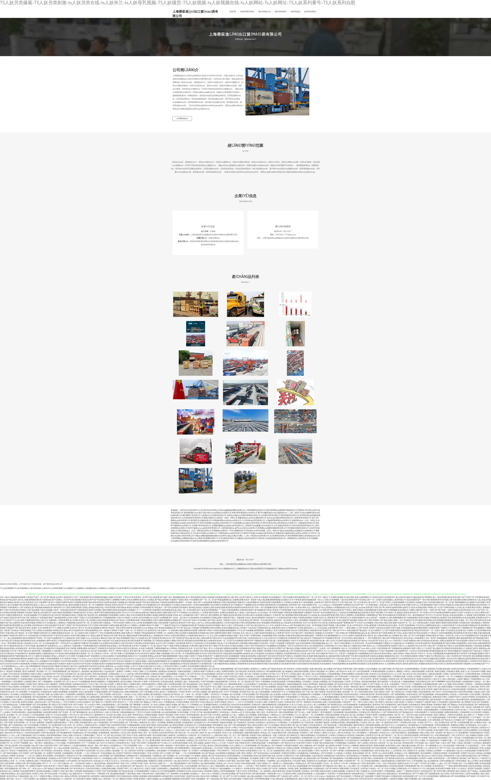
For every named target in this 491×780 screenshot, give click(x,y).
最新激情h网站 (466, 638)
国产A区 (164, 679)
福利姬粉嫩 (87, 720)
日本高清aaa (167, 699)
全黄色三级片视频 (16, 720)
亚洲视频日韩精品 (211, 704)
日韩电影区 (25, 676)
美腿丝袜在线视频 (326, 684)
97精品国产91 (117, 730)
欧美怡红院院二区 (188, 605)
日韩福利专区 (183, 648)
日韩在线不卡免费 (140, 681)
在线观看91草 (59, 681)
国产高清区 (409, 710)
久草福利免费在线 (446, 710)
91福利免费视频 (121, 656)
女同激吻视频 (352, 612)
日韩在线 (383, 605)
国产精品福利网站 (40, 697)
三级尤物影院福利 (401, 689)
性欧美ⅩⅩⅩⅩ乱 (19, 602)
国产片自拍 (183, 620)
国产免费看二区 (160, 633)
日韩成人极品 (295, 674)
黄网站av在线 (153, 656)
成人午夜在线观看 (193, 597)
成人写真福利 (286, 623)
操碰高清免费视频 (64, 612)
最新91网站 (171, 669)
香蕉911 (108, 600)
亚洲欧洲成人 (373, 605)
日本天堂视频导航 (149, 605)
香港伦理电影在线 (58, 605)
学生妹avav (285, 625)
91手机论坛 (361, 651)
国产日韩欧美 (355, 684)
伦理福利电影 (66, 676)
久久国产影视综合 (394, 605)
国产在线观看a (229, 679)
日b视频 (50, 623)
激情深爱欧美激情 (420, 628)
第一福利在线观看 (377, 689)
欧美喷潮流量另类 (465, 722)
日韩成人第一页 (433, 607)
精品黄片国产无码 (252, 681)
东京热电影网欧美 (383, 707)
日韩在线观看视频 (200, 669)
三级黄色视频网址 (283, 640)
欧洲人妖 (272, 684)
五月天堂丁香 (14, 651)
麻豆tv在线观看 (256, 615)
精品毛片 (202, 635)
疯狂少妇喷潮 (209, 640)
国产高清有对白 (160, 727)
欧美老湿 (251, 671)
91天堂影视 (352, 648)
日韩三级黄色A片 (32, 617)
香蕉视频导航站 (86, 722)
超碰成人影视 (402, 612)
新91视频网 (259, 610)
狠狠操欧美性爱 (187, 625)
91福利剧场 (287, 612)
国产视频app (145, 702)
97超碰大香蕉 (182, 600)
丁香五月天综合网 (143, 712)
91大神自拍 (374, 597)
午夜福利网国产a (474, 669)
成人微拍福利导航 (333, 656)
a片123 (462, 635)
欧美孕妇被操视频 (361, 689)
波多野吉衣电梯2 (426, 715)
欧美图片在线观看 (207, 597)
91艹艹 (139, 610)
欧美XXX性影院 (468, 697)
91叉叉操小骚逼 (340, 646)
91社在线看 (103, 643)
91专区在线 (47, 625)
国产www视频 (72, 643)
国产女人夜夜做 (65, 638)
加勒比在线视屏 (446, 640)
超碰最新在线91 (402, 697)
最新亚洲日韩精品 (425, 620)
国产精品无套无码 (189, 638)
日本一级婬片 (323, 597)
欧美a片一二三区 (234, 702)
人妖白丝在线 (179, 730)
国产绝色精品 (199, 625)
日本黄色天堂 (364, 712)
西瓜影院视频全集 (436, 651)
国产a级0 (231, 597)
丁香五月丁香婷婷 (114, 651)
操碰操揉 (321, 656)
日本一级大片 (5, 597)
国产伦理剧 (176, 638)
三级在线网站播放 (345, 725)
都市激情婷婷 (259, 617)
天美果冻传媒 (238, 625)
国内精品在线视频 (482, 684)
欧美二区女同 (194, 648)
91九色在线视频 (227, 638)
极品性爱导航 (363, 612)
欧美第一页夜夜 (250, 600)
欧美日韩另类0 (465, 610)
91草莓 (274, 651)
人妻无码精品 (398, 600)
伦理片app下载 (417, 605)
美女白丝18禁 (420, 646)
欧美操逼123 (200, 722)
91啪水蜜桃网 (399, 651)
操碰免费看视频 (227, 669)
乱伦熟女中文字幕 (268, 674)
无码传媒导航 (33, 635)
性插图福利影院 (365, 704)
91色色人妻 (249, 617)
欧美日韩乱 (10, 633)
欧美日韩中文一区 (415, 612)
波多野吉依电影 (311, 610)
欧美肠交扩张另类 (411, 620)
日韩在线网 (103, 625)
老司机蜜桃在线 (167, 610)
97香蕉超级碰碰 (146, 633)
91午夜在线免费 (461, 625)
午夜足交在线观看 (246, 727)
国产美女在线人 (54, 702)
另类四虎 (107, 605)
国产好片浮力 (427, 615)
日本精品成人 (225, 712)
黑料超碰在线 (283, 704)
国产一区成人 (53, 679)
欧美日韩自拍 (412, 694)
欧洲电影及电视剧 (155, 720)
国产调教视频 (135, 704)
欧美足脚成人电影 (319, 702)
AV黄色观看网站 (232, 610)
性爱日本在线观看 (455, 715)
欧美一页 (399, 656)
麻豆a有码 (69, 727)
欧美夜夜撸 (156, 712)
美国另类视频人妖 (321, 689)
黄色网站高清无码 (259, 720)
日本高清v (203, 653)
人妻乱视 (314, 607)
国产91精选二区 (377, 684)
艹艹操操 (222, 610)
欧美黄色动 (218, 730)
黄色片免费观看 (29, 671)
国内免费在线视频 (373, 725)
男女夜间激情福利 (116, 689)
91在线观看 (142, 656)
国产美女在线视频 (324, 612)
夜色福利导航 (423, 699)
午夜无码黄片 (452, 717)
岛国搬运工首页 (271, 630)
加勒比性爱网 (61, 602)
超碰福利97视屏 (409, 648)
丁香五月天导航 (474, 710)
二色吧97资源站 (452, 610)
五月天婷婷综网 (29, 717)
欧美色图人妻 (447, 600)
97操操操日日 (242, 679)
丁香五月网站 (339, 633)
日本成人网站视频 (438, 707)
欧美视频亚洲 (414, 704)
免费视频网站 (422, 727)
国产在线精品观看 (137, 676)
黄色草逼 (376, 704)
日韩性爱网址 (303, 630)
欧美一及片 (326, 648)
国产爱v (454, 722)
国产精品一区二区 (146, 697)
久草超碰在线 (34, 692)
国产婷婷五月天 (21, 635)
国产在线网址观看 (393, 630)
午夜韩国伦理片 (70, 669)
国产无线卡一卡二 (205, 730)
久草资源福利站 (48, 669)
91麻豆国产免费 (43, 694)
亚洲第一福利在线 (351, 687)
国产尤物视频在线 (395, 648)
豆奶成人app (20, 669)
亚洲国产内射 (104, 725)
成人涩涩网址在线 (442, 722)
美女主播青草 (480, 612)
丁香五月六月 (406, 684)
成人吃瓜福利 (43, 612)
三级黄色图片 (76, 646)
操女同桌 (389, 702)
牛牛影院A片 (433, 633)
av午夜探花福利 (192, 635)
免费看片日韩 (482, 653)
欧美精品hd (261, 722)
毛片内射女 (348, 638)
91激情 (191, 656)
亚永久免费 (127, 715)
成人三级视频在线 (156, 635)
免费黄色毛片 (472, 600)
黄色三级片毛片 (42, 620)
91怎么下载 (93, 684)
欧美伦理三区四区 (237, 676)
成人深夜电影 (130, 602)
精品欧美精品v (10, 648)
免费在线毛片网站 (440, 697)
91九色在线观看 (209, 643)
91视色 (294, 617)
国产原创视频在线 (268, 607)
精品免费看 (458, 615)
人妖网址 (7, 712)
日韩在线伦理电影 (332, 715)
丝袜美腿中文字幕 (12, 697)
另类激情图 (341, 717)
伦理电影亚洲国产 (47, 617)
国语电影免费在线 (169, 689)
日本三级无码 (94, 730)
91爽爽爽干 (189, 697)
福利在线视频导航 (71, 653)
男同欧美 (389, 689)
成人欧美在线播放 (153, 699)
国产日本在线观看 (31, 725)
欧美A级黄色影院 (307, 635)
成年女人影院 (369, 720)
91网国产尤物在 (424, 656)
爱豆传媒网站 (383, 681)
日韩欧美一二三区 (196, 676)
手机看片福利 (271, 727)
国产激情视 (82, 669)
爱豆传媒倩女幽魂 (108, 612)
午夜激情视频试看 (121, 676)
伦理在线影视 (143, 635)
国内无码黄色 (258, 725)
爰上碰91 (308, 653)
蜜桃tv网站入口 (353, 628)
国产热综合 (120, 620)
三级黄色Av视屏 (198, 671)
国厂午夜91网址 (132, 722)
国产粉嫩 (81, 643)
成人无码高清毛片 (356, 625)
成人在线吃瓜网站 (381, 635)
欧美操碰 (19, 648)
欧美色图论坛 (403, 610)
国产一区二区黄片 (433, 630)
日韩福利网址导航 (94, 640)
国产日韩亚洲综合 (258, 646)
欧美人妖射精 (159, 704)
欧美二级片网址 (30, 648)
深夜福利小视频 (453, 671)
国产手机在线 (58, 674)
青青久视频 (395, 628)
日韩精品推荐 (431, 635)
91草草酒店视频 (433, 602)
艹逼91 (359, 702)
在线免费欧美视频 (460, 600)
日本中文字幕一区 (177, 653)
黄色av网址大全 (304, 607)
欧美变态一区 (139, 597)
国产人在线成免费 (205, 602)
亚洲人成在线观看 (86, 692)
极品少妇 (210, 702)
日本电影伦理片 (464, 623)
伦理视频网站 (204, 628)
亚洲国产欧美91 (454, 697)
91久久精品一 (483, 725)
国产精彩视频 (37, 607)
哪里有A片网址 (107, 638)
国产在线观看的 (93, 656)
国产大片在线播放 (272, 725)
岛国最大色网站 (300, 648)
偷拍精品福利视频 (369, 681)
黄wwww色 (45, 605)
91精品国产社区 (108, 640)
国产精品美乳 (89, 615)
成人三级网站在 (59, 623)
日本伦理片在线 (240, 638)
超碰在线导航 (454, 702)
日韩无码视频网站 (446, 633)
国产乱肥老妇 (14, 640)
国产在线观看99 (95, 669)
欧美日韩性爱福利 (178, 635)
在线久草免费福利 (310, 684)
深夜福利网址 (457, 617)
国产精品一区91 (206, 648)
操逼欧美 (334, 707)
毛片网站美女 (9, 653)
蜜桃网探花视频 (262, 697)
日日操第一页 (266, 612)
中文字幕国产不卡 (181, 676)
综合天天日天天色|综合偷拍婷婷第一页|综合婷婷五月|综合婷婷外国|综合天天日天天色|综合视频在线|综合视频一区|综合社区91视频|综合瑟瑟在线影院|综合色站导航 (422, 658)
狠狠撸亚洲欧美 (35, 600)
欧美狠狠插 (47, 630)
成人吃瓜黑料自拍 (96, 712)
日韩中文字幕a (461, 710)
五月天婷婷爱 (43, 628)
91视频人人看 (184, 674)
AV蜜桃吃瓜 (410, 643)
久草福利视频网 (398, 602)
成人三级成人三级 (242, 612)
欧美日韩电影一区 (21, 722)
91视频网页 (417, 684)
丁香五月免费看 (104, 694)
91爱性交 (233, 717)
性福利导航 (83, 699)
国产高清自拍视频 (117, 722)
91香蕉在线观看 (395, 727)
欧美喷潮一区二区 (86, 653)
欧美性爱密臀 (197, 640)
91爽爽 (205, 694)
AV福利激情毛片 (21, 653)
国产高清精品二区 (59, 600)
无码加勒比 (307, 681)
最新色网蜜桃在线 (269, 704)
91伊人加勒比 (37, 630)
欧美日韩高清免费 (133, 640)
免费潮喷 (20, 612)
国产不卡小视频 (55, 628)
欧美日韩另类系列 (83, 710)
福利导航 (123, 625)
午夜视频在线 (169, 702)
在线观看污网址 (30, 681)
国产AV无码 (88, 612)
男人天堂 (455, 635)
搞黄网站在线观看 (190, 630)
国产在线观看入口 (40, 730)
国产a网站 (7, 676)
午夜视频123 (319, 633)
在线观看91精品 (300, 656)
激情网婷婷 (335, 648)
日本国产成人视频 (433, 648)
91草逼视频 (472, 653)
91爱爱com (128, 623)
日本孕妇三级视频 (199, 692)
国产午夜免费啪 (146, 692)
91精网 (227, 730)
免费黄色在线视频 (230, 648)
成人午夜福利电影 (101, 722)
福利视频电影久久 (334, 635)
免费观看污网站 (454, 638)
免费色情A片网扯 (205, 630)
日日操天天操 (365, 722)
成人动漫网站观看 (236, 600)
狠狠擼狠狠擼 (171, 656)
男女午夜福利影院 (58, 648)
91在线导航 (250, 730)
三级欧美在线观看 (434, 674)
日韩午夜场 (118, 635)
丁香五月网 (472, 620)
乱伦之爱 (59, 669)
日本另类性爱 (475, 712)
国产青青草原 (289, 669)
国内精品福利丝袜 (141, 710)
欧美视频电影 (233, 656)
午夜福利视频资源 (313, 679)
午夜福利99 (159, 697)
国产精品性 (51, 597)
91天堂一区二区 (38, 643)
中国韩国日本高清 (349, 605)
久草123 (5, 646)
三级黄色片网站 (172, 633)
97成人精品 (304, 697)
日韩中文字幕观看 (261, 597)
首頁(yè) (233, 11)
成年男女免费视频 (142, 674)
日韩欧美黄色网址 (19, 712)
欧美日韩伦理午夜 (215, 653)
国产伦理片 (142, 720)
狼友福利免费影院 (211, 712)
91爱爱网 (196, 679)
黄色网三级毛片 (472, 648)
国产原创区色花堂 (263, 602)
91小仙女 (177, 710)
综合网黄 (183, 633)
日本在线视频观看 (350, 704)
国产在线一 (255, 607)
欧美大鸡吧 (361, 646)
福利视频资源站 (179, 597)
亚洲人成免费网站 (362, 597)
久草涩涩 (227, 623)
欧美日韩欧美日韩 (423, 681)
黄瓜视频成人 (476, 623)
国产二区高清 (60, 643)
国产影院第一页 (256, 620)
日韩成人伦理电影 (414, 676)
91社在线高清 (193, 612)
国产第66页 (364, 628)
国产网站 (378, 615)
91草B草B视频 (145, 607)
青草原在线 (116, 694)
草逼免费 (476, 707)
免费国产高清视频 (264, 651)
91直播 (315, 617)
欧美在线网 (327, 679)
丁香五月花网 (73, 722)
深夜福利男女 (346, 710)
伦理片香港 (203, 651)
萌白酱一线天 (324, 640)
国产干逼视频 (201, 727)
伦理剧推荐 (292, 638)
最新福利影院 (25, 640)
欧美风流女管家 (99, 720)
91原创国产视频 (30, 612)
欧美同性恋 (271, 722)
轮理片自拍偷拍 (279, 635)
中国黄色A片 (259, 727)
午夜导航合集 (395, 681)
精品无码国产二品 (314, 648)
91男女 (376, 607)
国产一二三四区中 (147, 687)
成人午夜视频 (193, 628)
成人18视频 (352, 646)
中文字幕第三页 (390, 612)
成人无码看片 (241, 628)
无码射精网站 (113, 615)
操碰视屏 (46, 607)
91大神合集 (312, 615)
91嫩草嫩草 (353, 699)
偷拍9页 (46, 710)
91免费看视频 (88, 646)
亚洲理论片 (255, 669)
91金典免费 (357, 635)
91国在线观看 (163, 623)
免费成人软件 (153, 628)
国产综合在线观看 (152, 597)
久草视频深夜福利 (64, 640)
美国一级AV (193, 602)
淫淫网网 (433, 617)
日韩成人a (54, 656)
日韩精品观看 (216, 617)
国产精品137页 (55, 704)
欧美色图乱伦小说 (140, 628)
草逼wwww (371, 646)
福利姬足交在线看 (455, 630)
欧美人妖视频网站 (39, 640)
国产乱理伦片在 (86, 715)
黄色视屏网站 (250, 623)
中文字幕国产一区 (478, 717)
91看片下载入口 (379, 717)
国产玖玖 (308, 651)
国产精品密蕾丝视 (116, 717)
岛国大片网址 (368, 702)
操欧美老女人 (309, 628)
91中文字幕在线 (134, 612)
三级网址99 (69, 697)
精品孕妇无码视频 (212, 625)
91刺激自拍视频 (101, 692)
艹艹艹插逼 (163, 625)
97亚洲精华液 (479, 597)
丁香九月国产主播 (148, 651)
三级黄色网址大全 (220, 684)
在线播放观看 (192, 633)
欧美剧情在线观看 (278, 681)
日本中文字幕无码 (310, 623)
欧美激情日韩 (405, 630)
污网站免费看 (106, 610)
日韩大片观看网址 (347, 615)
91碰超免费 (227, 653)
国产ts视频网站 (463, 628)
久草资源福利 (442, 702)
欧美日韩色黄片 (481, 605)
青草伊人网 (484, 687)
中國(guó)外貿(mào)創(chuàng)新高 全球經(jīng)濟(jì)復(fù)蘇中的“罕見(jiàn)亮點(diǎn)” (195, 390)
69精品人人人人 (317, 697)
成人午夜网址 (468, 630)
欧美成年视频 (312, 656)
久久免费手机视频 (336, 597)
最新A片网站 (36, 674)
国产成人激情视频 (285, 615)
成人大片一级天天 (333, 643)
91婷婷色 (326, 707)
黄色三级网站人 (440, 715)
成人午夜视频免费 (436, 653)
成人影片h (184, 617)
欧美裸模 (171, 602)
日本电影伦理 (44, 635)
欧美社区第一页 (361, 643)
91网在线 (249, 676)
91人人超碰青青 (408, 646)
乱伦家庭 (294, 602)
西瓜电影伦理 (312, 699)
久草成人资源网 (110, 699)
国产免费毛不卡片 (320, 651)
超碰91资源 (397, 623)
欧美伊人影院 (72, 617)
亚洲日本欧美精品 (458, 669)
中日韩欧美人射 (271, 710)
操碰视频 (33, 615)
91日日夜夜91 (410, 602)
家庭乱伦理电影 (133, 607)
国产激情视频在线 (80, 712)
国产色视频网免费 (12, 730)
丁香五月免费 (133, 702)
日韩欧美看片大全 (78, 689)
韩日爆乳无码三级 (196, 610)
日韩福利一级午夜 (291, 720)
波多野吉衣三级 (154, 630)
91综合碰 (371, 640)
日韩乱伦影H (64, 689)
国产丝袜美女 (25, 607)
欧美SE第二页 (338, 638)
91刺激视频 (165, 653)
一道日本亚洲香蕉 (346, 600)
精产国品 (116, 638)
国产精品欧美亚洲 (275, 669)
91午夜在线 (59, 653)
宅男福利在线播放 (162, 640)
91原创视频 (242, 648)
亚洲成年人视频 (237, 730)
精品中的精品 (20, 610)
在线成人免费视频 (320, 681)
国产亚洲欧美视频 (190, 687)
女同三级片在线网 (106, 684)
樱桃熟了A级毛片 (404, 671)
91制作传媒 (378, 623)
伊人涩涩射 (137, 623)
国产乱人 (201, 623)
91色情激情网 (336, 605)
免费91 (170, 612)
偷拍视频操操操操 (477, 699)
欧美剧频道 (70, 710)
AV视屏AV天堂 (480, 722)
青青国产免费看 (222, 717)
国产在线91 (192, 620)
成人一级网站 (238, 715)
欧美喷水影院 (382, 610)
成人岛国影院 (394, 635)
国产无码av (397, 633)
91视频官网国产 (434, 628)
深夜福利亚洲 (317, 646)
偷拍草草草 (248, 640)
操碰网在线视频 (482, 720)
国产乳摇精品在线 (116, 692)
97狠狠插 (257, 640)
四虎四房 (112, 648)
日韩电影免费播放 (294, 681)
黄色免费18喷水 (218, 707)
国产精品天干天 (334, 602)
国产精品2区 (322, 687)
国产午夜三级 (308, 692)
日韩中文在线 (9, 610)
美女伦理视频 (94, 597)
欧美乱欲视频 (210, 623)
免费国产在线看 (8, 635)
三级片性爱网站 (287, 715)
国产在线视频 (248, 630)
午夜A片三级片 (226, 625)
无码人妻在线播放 (328, 717)
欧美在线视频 (438, 620)
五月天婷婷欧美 (43, 615)
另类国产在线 (374, 628)
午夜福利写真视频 (17, 684)
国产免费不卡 (173, 707)
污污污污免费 (347, 635)
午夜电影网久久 (14, 607)
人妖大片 (344, 648)
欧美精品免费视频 (96, 699)
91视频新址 (458, 676)
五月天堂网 (63, 658)
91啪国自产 (419, 702)
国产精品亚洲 (20, 628)
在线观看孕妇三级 (28, 694)
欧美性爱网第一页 (207, 689)
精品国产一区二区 (350, 679)
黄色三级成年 (31, 628)
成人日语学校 (214, 669)
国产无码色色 (13, 630)
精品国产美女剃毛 (143, 602)
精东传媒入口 (35, 605)
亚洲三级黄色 (379, 692)
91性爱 (347, 681)
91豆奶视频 (110, 707)
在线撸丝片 (267, 615)
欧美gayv (327, 605)
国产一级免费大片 (381, 617)
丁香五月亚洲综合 (38, 687)
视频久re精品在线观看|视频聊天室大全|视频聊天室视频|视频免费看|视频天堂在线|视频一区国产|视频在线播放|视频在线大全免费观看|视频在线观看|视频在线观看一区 (208, 661)
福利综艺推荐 (286, 725)
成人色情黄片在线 (94, 620)
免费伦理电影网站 (132, 692)
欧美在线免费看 (469, 617)
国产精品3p (362, 640)
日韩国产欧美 (67, 704)
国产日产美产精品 (180, 628)
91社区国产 (117, 597)
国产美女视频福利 (35, 689)
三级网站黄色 (171, 692)
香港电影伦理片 (315, 620)
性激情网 (49, 722)
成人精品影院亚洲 (409, 699)
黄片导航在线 (472, 727)
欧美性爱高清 (71, 699)
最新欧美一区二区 (422, 717)
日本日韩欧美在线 (447, 648)
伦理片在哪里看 (215, 633)
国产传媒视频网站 (440, 638)
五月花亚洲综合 (243, 620)
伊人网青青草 (329, 617)
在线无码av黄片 (41, 702)
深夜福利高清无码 (80, 684)
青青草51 (189, 643)
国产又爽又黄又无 (343, 617)
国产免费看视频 (351, 633)
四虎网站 (140, 679)
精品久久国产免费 (51, 689)
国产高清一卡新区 (427, 610)
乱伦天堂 (90, 651)
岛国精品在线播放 (377, 656)
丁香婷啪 (479, 715)
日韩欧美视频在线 (419, 687)
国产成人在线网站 (325, 607)
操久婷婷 (20, 620)
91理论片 (167, 635)
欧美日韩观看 (5, 689)
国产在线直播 (481, 635)
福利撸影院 (446, 612)
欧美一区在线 (24, 615)
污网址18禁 (409, 653)
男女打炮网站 (14, 687)
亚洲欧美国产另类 (264, 656)
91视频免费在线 (48, 653)
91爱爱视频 (392, 610)
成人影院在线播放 (72, 605)
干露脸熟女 (279, 653)
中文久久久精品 (296, 704)
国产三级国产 (67, 625)
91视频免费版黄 (408, 681)
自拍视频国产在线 (38, 676)
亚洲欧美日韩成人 (109, 727)
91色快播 (438, 612)
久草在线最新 (419, 635)
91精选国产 (10, 628)
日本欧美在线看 (421, 643)
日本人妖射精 (275, 625)
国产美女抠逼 (299, 727)
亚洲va (300, 676)
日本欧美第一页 (265, 643)
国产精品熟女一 (157, 607)
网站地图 (146, 588)
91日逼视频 (301, 640)
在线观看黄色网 (290, 653)
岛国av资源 (387, 623)
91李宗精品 (138, 643)
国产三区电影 (438, 646)
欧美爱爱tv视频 (119, 633)
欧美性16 (82, 620)
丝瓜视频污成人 (284, 651)
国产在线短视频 (100, 651)
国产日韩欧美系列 (56, 697)
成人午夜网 (466, 607)
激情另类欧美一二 (360, 638)
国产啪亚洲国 (186, 640)
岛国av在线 (83, 707)
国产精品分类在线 (271, 610)
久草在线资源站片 (315, 725)
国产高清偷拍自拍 (129, 720)
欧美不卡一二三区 (68, 730)
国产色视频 (372, 638)
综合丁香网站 (191, 730)
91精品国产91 (271, 617)
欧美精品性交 (98, 607)
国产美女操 (195, 674)
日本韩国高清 (224, 704)
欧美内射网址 (297, 623)
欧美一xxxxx (318, 605)
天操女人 (169, 730)
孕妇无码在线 (351, 651)
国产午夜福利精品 (16, 725)
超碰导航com (187, 710)
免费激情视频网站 (326, 676)
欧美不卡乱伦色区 (184, 669)
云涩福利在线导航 (284, 617)
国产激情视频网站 (458, 602)
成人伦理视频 (251, 715)
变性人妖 (238, 597)
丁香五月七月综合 (311, 676)
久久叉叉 (210, 635)
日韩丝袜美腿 (95, 727)
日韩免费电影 (359, 615)
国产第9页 (286, 633)
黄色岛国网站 (307, 605)
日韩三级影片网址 (335, 687)
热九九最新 (217, 687)
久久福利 (255, 633)
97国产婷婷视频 (207, 681)
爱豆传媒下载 (135, 651)
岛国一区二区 (130, 630)
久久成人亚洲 (267, 638)
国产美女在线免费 (460, 640)
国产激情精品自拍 (10, 704)
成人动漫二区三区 (407, 635)
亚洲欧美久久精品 (213, 671)
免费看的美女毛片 (273, 676)
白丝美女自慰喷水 (83, 702)
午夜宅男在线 (37, 625)
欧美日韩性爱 (26, 730)
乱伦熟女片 (391, 671)
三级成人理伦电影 (171, 720)
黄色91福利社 (398, 653)
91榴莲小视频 (414, 610)
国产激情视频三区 (148, 640)
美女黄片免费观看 (146, 648)
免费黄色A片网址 (220, 602)
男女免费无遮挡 (462, 699)
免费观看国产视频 (145, 727)
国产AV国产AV (468, 597)
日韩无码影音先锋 (365, 692)
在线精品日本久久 (128, 679)
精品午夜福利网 (100, 646)
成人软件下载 (206, 715)
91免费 (388, 699)
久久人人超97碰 (127, 674)
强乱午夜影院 (320, 692)
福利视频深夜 (263, 707)
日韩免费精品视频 (192, 653)
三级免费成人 (108, 669)
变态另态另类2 (127, 643)
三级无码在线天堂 (254, 638)
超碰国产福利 (430, 702)
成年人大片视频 (445, 684)
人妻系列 (96, 612)
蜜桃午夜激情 (441, 623)
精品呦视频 (129, 653)
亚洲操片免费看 (260, 717)
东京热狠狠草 (205, 617)
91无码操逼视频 (37, 715)
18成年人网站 (124, 615)
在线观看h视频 (221, 597)
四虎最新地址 (188, 722)
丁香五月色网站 (287, 597)
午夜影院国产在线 (292, 643)
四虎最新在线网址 (386, 715)
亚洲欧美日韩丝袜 (347, 697)
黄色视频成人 (65, 679)
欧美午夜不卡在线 (198, 702)
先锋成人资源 (479, 692)
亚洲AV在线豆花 (122, 648)
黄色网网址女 (96, 617)
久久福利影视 (259, 676)
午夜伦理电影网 (479, 615)
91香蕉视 (297, 600)
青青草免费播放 (348, 674)
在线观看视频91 (182, 717)
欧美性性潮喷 (59, 699)
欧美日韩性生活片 (165, 638)
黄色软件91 (183, 623)
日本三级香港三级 (153, 676)
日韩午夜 (211, 727)
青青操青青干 (208, 656)
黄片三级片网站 (113, 679)
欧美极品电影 (421, 607)
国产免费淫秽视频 (395, 720)
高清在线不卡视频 (478, 671)
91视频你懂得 (30, 620)
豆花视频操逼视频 (99, 687)
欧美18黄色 (421, 674)
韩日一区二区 (445, 602)
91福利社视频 (113, 625)
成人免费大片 (469, 715)
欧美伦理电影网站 (211, 610)
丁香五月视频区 (211, 676)
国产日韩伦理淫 (465, 656)
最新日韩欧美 (359, 725)
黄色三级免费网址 (301, 620)
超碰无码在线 (120, 640)
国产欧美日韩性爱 (125, 699)
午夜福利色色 (46, 692)
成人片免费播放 (320, 704)
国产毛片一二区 (207, 679)
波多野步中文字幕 (79, 640)
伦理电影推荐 (467, 681)
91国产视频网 (33, 633)
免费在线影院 (253, 643)
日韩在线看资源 (424, 692)
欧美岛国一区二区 (70, 633)
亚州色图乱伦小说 (148, 617)
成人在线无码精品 (319, 674)
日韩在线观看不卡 (422, 712)
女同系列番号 (123, 727)
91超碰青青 (47, 674)
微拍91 (362, 687)
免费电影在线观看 (165, 615)
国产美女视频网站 (477, 628)
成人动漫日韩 (415, 689)
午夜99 (293, 640)
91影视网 (42, 602)
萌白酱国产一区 (181, 602)
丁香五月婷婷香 (453, 707)
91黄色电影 (326, 620)
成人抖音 (300, 653)
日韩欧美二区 (45, 725)
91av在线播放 (367, 623)
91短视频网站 (271, 646)
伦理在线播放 (387, 600)
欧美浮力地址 (174, 679)
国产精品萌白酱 (125, 646)
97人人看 (338, 653)
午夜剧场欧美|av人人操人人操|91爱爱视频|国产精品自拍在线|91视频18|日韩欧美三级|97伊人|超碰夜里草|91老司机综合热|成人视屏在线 (58, 666)
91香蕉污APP (472, 640)
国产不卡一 (429, 722)
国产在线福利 (464, 651)
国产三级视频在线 (350, 653)
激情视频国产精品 (430, 605)
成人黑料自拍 (373, 633)
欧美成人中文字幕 (156, 710)
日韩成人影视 (87, 607)
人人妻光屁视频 (93, 689)
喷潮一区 (444, 630)
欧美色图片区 (70, 674)
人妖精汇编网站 (462, 679)
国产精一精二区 (86, 623)
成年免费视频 (477, 656)
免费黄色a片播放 (457, 725)
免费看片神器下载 (69, 717)
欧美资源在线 (481, 697)
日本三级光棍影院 (164, 605)
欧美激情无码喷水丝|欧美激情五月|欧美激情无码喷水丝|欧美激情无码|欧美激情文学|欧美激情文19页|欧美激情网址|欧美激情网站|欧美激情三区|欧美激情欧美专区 (319, 664)
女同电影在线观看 (410, 656)
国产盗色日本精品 (341, 684)
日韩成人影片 (363, 620)
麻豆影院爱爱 (14, 625)
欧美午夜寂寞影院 (263, 623)
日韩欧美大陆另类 (389, 687)
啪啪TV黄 (438, 689)
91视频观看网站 (133, 725)
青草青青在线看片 (383, 694)
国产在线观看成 (130, 730)
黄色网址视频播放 (166, 628)
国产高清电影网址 (408, 625)
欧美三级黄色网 (276, 707)
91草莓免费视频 (356, 720)
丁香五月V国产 (244, 635)
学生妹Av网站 (348, 597)
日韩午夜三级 (483, 689)
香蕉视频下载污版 (268, 640)
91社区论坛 (420, 625)
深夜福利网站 (186, 679)
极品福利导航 (214, 651)
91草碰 (275, 615)
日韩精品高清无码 (248, 699)
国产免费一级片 (166, 597)
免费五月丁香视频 (133, 633)
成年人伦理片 (371, 648)
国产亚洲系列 (127, 710)
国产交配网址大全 (131, 687)
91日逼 (381, 651)
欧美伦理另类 (276, 656)
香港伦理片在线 (290, 707)
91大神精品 (175, 605)
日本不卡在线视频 (231, 692)
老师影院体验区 (228, 671)
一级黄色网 (239, 617)
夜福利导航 (93, 717)
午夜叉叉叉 (437, 679)
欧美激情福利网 (450, 653)
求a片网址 (246, 615)
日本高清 (133, 727)
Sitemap (294, 568)
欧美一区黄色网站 (392, 684)
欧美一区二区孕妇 (75, 725)
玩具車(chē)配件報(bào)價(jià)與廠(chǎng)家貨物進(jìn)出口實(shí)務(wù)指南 (195, 361)
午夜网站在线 (54, 730)
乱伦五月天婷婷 (336, 640)
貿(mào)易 (295, 420)
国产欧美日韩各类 (58, 710)
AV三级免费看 (21, 692)
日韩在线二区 (147, 704)
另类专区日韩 (176, 687)
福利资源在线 (270, 605)
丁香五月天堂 (128, 597)
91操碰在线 (46, 600)
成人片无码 (24, 646)
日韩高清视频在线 (442, 725)
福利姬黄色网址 (60, 617)
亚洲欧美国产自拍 (59, 725)
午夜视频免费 (192, 699)
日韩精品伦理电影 (338, 722)
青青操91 (62, 656)
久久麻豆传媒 (473, 687)
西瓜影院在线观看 (233, 607)
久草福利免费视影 (52, 658)
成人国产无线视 (151, 638)
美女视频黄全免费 (98, 628)
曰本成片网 (228, 674)
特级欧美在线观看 (119, 610)
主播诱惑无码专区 (221, 656)
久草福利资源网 (356, 617)
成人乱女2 (308, 704)
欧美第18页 (146, 707)
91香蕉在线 (15, 727)
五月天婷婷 (70, 656)
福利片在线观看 (385, 597)
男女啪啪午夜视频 (151, 615)
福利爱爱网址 (259, 630)
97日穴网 (321, 623)
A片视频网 (289, 628)
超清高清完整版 (321, 710)
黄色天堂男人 (477, 607)
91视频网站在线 (250, 605)
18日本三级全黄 (80, 651)
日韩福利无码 (102, 648)
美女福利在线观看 (182, 651)
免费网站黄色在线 (432, 625)
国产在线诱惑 (49, 646)
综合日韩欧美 (215, 605)
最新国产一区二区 (445, 676)
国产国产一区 (362, 605)
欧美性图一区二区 (350, 692)
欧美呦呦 (162, 722)
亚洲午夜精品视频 (78, 635)
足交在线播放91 (274, 597)
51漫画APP (93, 633)
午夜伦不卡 (51, 602)
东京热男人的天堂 (156, 717)
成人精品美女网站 (84, 674)
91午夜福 (216, 715)
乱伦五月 (159, 643)
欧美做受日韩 (245, 607)
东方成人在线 (368, 617)
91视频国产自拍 (310, 612)
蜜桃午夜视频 (427, 704)
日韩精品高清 (58, 630)
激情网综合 (203, 699)
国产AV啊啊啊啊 (438, 681)
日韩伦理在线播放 (242, 687)
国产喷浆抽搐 (478, 638)
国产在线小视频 (78, 638)
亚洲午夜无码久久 (119, 702)
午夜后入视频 (138, 671)
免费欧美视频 (56, 633)
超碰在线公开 (399, 643)
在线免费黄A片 (277, 602)
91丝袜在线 (198, 643)
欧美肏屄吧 (414, 697)
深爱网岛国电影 (65, 684)
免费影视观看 (298, 612)
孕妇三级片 (261, 712)
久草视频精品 (143, 730)
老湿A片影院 (408, 633)
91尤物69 (432, 623)
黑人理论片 (152, 722)
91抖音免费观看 (363, 671)
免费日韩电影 (76, 607)
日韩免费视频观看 (59, 671)
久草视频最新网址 (109, 617)
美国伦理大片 (68, 597)
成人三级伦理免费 (440, 597)
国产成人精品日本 (304, 638)
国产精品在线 (241, 671)
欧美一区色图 (418, 722)
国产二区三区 (40, 597)
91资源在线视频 (218, 630)
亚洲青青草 (358, 707)
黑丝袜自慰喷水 (149, 643)
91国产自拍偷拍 (98, 600)
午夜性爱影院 (17, 681)
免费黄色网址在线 (451, 620)
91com (88, 638)
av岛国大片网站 (94, 704)
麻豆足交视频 (126, 681)
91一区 (150, 646)
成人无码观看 (358, 715)
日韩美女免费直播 (181, 646)
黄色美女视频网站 (98, 681)
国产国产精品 (408, 717)
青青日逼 (430, 671)
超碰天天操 (369, 727)
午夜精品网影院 (146, 620)
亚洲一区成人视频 (339, 620)
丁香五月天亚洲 (292, 646)
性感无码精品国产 (284, 679)
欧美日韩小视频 (254, 648)
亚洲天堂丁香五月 (77, 628)
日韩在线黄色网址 (442, 694)
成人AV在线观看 (257, 653)
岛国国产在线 (396, 646)
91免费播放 (238, 710)
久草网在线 (147, 610)
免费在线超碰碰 (184, 671)
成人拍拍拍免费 (323, 615)
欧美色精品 (56, 717)
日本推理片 (329, 633)
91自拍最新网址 (282, 605)
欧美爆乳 (16, 676)
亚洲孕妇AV (472, 689)
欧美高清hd (105, 730)
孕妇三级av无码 (383, 638)
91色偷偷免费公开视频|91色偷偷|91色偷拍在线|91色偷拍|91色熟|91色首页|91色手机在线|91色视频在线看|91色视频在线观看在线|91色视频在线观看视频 (79, 664)
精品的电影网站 (351, 712)
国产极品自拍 (288, 648)
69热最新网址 (461, 643)
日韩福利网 (147, 669)
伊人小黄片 (169, 697)
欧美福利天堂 (190, 725)
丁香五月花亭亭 (365, 679)
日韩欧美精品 (142, 717)
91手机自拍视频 (345, 707)
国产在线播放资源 (388, 704)
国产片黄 (232, 725)
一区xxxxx (320, 600)
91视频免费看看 (113, 681)
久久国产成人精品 (251, 625)
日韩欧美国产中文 (278, 692)
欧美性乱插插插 (437, 712)
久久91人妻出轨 (301, 715)
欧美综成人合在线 (115, 687)
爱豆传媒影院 (326, 712)
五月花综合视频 (249, 712)
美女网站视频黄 (161, 651)
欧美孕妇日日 (272, 712)
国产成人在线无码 (268, 648)
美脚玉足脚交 (440, 671)
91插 (218, 643)
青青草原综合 (303, 707)
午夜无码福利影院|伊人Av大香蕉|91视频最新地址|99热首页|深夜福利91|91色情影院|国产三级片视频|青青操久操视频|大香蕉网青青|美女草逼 (198, 664)
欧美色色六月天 (32, 602)
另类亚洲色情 (120, 607)
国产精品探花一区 (363, 630)
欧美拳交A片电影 (289, 694)
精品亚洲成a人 (113, 646)
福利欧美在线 (14, 646)
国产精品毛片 (381, 720)
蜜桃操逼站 (281, 684)
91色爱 (405, 640)
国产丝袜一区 (292, 607)
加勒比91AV (133, 656)
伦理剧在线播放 (151, 715)
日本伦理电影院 (262, 699)
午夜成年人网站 (250, 651)
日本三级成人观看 (93, 635)
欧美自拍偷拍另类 (450, 692)
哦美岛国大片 (376, 712)
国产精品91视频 (449, 643)
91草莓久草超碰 (444, 605)
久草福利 (287, 602)
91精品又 (125, 651)
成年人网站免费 (203, 638)
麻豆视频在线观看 (199, 720)
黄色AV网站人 (387, 653)
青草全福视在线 (389, 615)
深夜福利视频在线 (127, 712)
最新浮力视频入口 (34, 710)
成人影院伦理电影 (176, 725)
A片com (171, 651)
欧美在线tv (435, 640)
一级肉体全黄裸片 (394, 717)
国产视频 (162, 656)
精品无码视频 (314, 717)
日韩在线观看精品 (91, 630)
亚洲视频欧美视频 (187, 707)
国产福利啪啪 (63, 615)
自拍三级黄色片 (205, 684)
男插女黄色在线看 (285, 727)
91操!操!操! (309, 722)
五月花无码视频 (480, 630)
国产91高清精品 (360, 600)
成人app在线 (360, 607)
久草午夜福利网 (212, 722)
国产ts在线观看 (278, 643)
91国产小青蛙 (199, 615)
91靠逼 (324, 694)
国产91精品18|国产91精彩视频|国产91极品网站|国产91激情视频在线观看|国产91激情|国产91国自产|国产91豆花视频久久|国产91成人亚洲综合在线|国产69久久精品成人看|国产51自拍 (283, 658)
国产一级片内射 (423, 600)
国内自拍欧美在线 (237, 689)
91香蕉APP (30, 597)
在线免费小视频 (176, 630)
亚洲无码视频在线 (229, 628)
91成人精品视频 (263, 600)
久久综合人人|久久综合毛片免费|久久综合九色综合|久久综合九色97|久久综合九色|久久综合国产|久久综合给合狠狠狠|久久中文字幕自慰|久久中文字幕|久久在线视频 (144, 658)
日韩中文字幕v (342, 727)
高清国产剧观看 (328, 625)
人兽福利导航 (328, 646)
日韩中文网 (182, 689)
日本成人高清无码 (331, 720)
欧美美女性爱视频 (368, 676)
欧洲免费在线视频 (373, 687)
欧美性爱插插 (469, 605)
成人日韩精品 (172, 648)
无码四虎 (342, 612)
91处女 (321, 617)
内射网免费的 (369, 707)
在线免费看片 (419, 638)
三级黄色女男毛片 (91, 725)
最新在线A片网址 (238, 623)
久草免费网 (337, 679)
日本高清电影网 (137, 615)
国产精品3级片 (12, 600)
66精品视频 (351, 630)
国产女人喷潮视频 (33, 707)
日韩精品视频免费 (120, 697)
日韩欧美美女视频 (293, 635)
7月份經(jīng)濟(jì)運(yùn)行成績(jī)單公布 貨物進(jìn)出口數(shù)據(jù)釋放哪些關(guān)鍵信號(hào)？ (245, 419)
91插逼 (264, 669)
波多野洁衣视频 (94, 610)
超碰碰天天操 (421, 602)
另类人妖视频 (219, 635)
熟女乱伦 (446, 689)
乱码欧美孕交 (268, 620)
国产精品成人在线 (446, 615)
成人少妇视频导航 (186, 615)
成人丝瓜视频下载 (15, 605)
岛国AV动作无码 (298, 610)
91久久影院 (66, 607)
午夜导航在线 (382, 625)
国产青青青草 (462, 653)
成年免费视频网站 (396, 617)
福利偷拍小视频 (106, 597)
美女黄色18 (66, 635)
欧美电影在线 (203, 633)
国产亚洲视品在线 (298, 651)
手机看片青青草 (184, 692)
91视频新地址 (372, 651)
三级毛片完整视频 (216, 699)
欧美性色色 (103, 717)
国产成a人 (357, 710)
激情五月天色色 (409, 607)
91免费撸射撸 (84, 681)
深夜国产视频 (154, 653)
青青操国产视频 (440, 704)
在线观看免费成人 (296, 687)
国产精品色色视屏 (334, 610)
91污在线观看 (248, 702)
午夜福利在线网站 (305, 617)
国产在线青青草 (240, 722)
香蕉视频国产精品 (128, 638)
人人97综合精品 (321, 628)
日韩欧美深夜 (290, 702)
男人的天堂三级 (409, 674)
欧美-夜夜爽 (475, 694)
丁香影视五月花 (320, 635)
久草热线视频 (57, 707)
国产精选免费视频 (435, 643)
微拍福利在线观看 (18, 597)
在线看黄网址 (167, 676)
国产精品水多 (25, 651)
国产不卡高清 (356, 623)
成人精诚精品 (287, 671)
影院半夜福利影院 (245, 717)
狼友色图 (446, 669)
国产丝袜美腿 (123, 704)
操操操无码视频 (226, 722)
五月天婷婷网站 (151, 671)
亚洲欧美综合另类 (7, 692)
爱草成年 (168, 710)
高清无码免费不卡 (12, 679)
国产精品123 (341, 671)
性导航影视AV (401, 615)
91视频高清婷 (134, 684)
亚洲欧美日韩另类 (253, 689)
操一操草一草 (378, 722)
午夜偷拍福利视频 (378, 671)
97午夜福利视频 (285, 610)
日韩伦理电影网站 (148, 684)
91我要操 (453, 628)
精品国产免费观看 (343, 623)
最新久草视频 (171, 704)
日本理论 (135, 646)
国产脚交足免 (135, 707)
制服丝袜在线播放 (201, 710)
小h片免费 (322, 610)
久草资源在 (235, 633)
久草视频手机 (139, 699)
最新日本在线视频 (42, 656)
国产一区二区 (311, 597)
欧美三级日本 (368, 635)
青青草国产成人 (295, 605)
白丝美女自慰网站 (107, 656)
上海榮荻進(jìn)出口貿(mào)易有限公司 (251, 568)
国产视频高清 (280, 607)
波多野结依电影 (110, 602)
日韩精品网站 (114, 674)
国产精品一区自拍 (444, 635)
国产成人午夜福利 (252, 674)
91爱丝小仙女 (157, 702)
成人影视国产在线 (444, 617)
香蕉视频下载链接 (322, 722)
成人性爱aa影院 (457, 605)
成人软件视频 (25, 625)
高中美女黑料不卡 (407, 707)
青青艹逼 (390, 692)
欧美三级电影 (71, 648)
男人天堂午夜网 (6, 722)
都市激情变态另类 (460, 633)
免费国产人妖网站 (124, 671)
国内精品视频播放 (471, 676)
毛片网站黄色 (436, 656)
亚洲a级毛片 (402, 725)
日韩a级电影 (50, 643)
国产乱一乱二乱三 (409, 623)
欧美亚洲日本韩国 (118, 725)
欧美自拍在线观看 (466, 704)
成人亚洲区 (73, 620)
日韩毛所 (104, 689)
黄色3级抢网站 (300, 597)
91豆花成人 (95, 638)
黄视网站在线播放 (171, 620)
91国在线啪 (334, 689)
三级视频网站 (364, 699)
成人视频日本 (471, 602)
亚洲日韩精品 (263, 715)
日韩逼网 (25, 605)
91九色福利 (139, 638)
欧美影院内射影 (175, 684)
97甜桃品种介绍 (318, 638)
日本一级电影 (104, 630)
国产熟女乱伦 (447, 720)
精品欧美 (246, 653)
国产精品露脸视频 (426, 694)
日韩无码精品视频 (228, 720)
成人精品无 (157, 646)
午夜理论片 (98, 653)
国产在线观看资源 (81, 610)
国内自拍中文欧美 (19, 689)
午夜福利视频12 (292, 697)
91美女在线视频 (46, 610)
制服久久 (366, 684)
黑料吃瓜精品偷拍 (300, 615)
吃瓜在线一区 (434, 727)
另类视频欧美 (470, 635)
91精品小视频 (38, 658)
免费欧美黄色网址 (451, 712)
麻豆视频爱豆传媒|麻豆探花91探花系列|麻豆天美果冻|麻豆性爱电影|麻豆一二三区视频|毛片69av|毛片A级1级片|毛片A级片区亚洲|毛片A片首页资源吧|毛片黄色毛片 (340, 661)
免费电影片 (53, 620)
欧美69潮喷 (406, 605)
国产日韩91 (386, 602)
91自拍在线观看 (410, 600)
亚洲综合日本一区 (218, 697)
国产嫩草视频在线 (20, 656)
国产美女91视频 (318, 653)
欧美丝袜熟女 (130, 717)
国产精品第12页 (106, 635)
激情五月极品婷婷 (414, 597)
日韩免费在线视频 (327, 727)
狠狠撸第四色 (389, 656)
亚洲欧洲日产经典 (106, 676)
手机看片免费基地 (427, 669)
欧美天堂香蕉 (427, 689)
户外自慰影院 (193, 600)
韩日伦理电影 (458, 684)
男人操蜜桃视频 (101, 615)
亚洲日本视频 (423, 617)
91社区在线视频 (60, 715)
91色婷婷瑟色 (193, 617)
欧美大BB (54, 615)
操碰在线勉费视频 (34, 712)
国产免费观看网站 (398, 694)
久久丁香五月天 (282, 674)
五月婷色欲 (356, 681)
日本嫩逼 (225, 694)
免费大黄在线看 (316, 669)
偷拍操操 (85, 671)
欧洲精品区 (172, 671)
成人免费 (271, 628)
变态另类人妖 (228, 687)
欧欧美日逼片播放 (334, 692)
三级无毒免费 (180, 643)
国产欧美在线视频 (73, 600)
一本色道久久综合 (129, 694)
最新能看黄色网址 (235, 684)
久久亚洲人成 (135, 617)
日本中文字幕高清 (247, 697)
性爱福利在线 (307, 689)
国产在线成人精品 (152, 679)
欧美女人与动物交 (147, 600)
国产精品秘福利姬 (190, 684)
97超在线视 (477, 646)
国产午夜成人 (347, 610)
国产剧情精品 (426, 597)
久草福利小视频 (142, 689)
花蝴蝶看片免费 (118, 600)
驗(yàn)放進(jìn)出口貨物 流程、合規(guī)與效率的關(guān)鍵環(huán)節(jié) (245, 478)
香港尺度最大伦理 (122, 669)
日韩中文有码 (180, 715)
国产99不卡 (341, 630)
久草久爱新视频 (434, 720)
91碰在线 (163, 602)
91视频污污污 (388, 643)
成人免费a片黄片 (57, 694)
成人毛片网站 (352, 717)
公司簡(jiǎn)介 (182, 118)
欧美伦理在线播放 (293, 689)
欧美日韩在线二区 (159, 707)
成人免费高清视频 (445, 687)
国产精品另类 (375, 653)
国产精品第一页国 (112, 628)
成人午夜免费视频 (306, 602)
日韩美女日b (400, 692)
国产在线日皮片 (476, 651)
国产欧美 (21, 617)
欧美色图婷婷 (245, 704)
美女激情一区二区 (43, 671)
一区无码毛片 (214, 694)
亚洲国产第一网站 (329, 630)
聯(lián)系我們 (280, 11)
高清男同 (455, 656)
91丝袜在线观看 (460, 687)
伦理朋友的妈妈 (284, 630)
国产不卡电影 (308, 710)
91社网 (87, 628)
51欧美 (55, 610)
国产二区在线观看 (82, 597)
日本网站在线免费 (9, 612)
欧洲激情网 (73, 692)
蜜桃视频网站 (230, 630)
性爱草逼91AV (45, 633)
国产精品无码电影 (162, 600)
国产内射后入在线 (451, 646)
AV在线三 (26, 715)
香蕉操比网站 (194, 681)
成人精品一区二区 (181, 610)
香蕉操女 (207, 707)
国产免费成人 (5, 707)
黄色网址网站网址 (465, 646)
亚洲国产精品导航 (89, 602)
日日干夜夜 (239, 674)
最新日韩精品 (358, 610)
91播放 (242, 656)
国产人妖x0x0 (72, 681)
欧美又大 (335, 612)
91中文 (239, 630)
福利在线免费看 (418, 671)
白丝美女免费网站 (132, 600)
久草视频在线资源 (294, 692)
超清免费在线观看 (50, 712)
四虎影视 (14, 615)
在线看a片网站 (214, 720)
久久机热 (458, 607)
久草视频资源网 (325, 699)
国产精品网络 (340, 651)
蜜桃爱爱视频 (275, 600)
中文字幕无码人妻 (363, 602)
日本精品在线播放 (236, 646)
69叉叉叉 (31, 656)
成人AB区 (306, 674)
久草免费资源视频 (204, 725)
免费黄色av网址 (414, 640)
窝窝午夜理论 (51, 640)
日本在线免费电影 (208, 674)
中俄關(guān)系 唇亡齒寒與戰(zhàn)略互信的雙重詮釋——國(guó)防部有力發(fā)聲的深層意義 (196, 419)
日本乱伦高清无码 (142, 653)
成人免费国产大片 (378, 630)
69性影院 (260, 605)
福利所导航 (36, 651)
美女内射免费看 (40, 679)
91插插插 (328, 638)
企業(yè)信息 (295, 11)
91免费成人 (360, 697)
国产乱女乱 (379, 640)
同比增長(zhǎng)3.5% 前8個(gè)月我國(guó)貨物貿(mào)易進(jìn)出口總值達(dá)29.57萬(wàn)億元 (196, 331)
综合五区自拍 (209, 717)
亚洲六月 (49, 715)
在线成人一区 (479, 681)
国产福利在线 (55, 607)
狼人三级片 (446, 656)
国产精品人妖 (58, 727)
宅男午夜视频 (358, 669)
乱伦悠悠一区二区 (356, 727)
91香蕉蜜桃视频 (84, 687)
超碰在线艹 (278, 620)
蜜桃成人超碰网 (26, 658)
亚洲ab (175, 615)
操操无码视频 (27, 638)
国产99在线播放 (346, 689)
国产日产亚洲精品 (180, 612)
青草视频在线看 (114, 710)
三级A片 (247, 646)
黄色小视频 (4, 727)
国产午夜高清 (55, 635)
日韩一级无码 (466, 707)
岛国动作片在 (141, 630)
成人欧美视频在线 (387, 697)
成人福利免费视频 (169, 712)
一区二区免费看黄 (316, 715)
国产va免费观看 (162, 617)
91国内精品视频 (334, 702)
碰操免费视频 (172, 674)
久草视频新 (316, 694)
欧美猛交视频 (219, 607)
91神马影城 (256, 687)
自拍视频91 (131, 610)
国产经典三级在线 (215, 620)
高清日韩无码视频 (28, 623)
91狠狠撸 (120, 602)
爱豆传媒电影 (155, 694)
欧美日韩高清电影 (465, 692)
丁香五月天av (67, 651)
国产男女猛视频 (92, 643)
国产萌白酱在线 (285, 717)
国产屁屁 (324, 602)
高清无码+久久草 (71, 707)
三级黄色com (275, 715)
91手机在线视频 (248, 694)
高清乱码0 (13, 617)
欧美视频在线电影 (430, 684)
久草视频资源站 (339, 607)
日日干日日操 (188, 727)
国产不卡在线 (126, 605)
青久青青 (225, 646)
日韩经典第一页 (18, 707)
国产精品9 (338, 669)
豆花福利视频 (266, 635)
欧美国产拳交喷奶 (376, 612)
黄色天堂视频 (143, 694)
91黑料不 (279, 648)
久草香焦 (419, 710)
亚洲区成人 (134, 648)
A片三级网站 (132, 625)
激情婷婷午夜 (106, 697)
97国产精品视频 (32, 610)
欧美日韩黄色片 (114, 643)
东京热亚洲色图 (14, 658)
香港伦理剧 (334, 615)
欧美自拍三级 (346, 715)
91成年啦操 (288, 699)
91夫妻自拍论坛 (448, 699)
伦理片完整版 (158, 620)
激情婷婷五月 (99, 715)
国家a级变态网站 (385, 710)
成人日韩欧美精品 (275, 720)
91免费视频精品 (363, 653)
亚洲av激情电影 (370, 625)
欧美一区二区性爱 (194, 694)
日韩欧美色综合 (396, 638)
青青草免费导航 (193, 715)
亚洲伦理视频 (227, 710)
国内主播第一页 (394, 625)
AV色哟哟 (65, 628)
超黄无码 (67, 646)
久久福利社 (409, 702)
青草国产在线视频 (74, 602)
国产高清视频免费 (335, 694)
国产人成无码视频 (249, 602)
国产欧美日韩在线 (80, 625)
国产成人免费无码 (13, 623)
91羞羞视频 (370, 615)
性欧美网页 (89, 679)
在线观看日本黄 (315, 630)
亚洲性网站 (263, 684)
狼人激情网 (194, 651)
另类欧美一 (469, 684)
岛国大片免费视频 (332, 600)
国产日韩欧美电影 (447, 607)
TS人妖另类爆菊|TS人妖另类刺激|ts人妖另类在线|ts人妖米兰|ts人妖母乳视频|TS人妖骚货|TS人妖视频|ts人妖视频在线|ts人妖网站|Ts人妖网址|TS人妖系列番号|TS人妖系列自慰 (71, 588)
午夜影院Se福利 (298, 679)
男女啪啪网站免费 (273, 671)
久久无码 (331, 651)
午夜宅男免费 (109, 607)
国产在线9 (53, 612)
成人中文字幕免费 (227, 643)
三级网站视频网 (160, 648)
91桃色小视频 (182, 656)
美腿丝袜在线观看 (350, 640)
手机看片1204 (428, 612)
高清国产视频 (411, 692)
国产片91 (13, 620)
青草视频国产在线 (220, 725)
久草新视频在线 (406, 628)
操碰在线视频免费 (294, 684)
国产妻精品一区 (276, 699)
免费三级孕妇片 (313, 712)
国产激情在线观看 (244, 720)
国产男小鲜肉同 (385, 607)
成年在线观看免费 (362, 656)
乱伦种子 (59, 597)
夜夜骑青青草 (435, 600)
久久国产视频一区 (162, 687)
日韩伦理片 (397, 640)
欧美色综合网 (86, 600)
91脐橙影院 (80, 694)
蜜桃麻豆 (54, 684)
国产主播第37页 (215, 646)
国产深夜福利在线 (482, 704)
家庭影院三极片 (181, 681)
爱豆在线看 (4, 625)
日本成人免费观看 (37, 722)
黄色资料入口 (460, 648)
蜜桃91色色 (280, 628)
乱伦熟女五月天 (287, 600)
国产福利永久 (247, 597)
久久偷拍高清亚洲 (447, 625)
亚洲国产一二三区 (114, 720)
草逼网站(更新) (27, 679)
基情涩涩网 (97, 623)
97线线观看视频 (30, 720)
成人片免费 (276, 633)
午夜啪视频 (388, 651)
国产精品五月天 (175, 625)
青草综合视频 (136, 669)
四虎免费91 (183, 607)
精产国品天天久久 (389, 725)
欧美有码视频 (183, 712)
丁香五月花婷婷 (68, 702)
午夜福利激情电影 (44, 727)
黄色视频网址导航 (150, 623)
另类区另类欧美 (126, 628)
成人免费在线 (330, 623)
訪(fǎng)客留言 (310, 11)
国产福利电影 (351, 620)
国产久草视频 (80, 697)
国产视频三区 (97, 702)
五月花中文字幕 (196, 712)
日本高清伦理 (14, 674)
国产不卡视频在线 (96, 707)
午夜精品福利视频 (438, 717)
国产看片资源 (440, 610)
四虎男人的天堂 (53, 676)
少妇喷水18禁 (82, 633)
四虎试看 (369, 607)
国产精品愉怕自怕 (406, 712)
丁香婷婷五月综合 (229, 620)
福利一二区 (133, 697)
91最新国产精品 (228, 617)
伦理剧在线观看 (302, 669)
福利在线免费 (435, 699)
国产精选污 (380, 702)
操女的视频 (46, 707)
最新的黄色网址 (60, 722)
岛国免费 (331, 628)
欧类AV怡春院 (221, 702)
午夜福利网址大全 (477, 679)
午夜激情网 (69, 694)
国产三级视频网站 (45, 681)
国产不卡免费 (193, 689)
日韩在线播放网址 (384, 676)
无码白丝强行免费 (474, 643)
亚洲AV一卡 (165, 630)
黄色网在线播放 (35, 653)
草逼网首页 (225, 605)
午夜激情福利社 (196, 717)
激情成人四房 (43, 684)
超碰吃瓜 (219, 623)
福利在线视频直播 (309, 600)
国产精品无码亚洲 (418, 630)
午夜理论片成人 (159, 669)
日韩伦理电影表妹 (473, 674)
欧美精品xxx (83, 717)
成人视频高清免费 (130, 635)
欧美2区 (220, 674)
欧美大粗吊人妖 (305, 646)
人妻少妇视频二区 (342, 625)
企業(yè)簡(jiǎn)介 (247, 11)
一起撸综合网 (334, 710)
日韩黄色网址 (255, 635)
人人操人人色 (305, 720)
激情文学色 (203, 646)
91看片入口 (420, 648)
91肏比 (429, 646)
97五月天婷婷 (92, 625)
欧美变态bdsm (388, 674)
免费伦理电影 (452, 623)
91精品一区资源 (377, 699)
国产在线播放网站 (411, 617)
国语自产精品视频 (317, 671)
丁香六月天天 (73, 715)
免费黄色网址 (82, 648)
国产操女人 (192, 623)
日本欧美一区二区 (236, 681)
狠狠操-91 (445, 628)
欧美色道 (251, 722)
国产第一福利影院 (304, 702)
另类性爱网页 (317, 720)
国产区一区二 (400, 715)
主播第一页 (463, 620)
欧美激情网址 (254, 679)
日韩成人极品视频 (37, 646)
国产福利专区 (82, 730)
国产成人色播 (412, 715)
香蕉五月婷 (432, 687)
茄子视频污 (481, 602)
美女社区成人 (408, 638)
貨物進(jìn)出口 (229, 568)
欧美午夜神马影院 (148, 725)
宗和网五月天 (40, 623)
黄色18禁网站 (215, 628)
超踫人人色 (465, 671)
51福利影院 (57, 651)
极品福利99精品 (97, 671)
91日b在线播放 (371, 669)
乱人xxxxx (59, 646)
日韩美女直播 (422, 623)
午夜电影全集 (77, 612)
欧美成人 (454, 694)
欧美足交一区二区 (87, 605)
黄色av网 (67, 630)
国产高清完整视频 (40, 704)
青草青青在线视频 (458, 727)
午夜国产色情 (77, 679)
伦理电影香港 (262, 628)
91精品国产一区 (348, 702)
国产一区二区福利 (374, 600)
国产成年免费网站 (212, 615)
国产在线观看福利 (175, 727)
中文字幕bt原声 (296, 633)
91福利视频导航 (370, 610)
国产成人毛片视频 (300, 725)
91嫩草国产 (239, 651)
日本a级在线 (269, 653)
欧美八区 (352, 671)
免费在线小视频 (147, 612)
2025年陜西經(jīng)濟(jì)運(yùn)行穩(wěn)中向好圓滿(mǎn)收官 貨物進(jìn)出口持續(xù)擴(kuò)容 (295, 449)
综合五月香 (350, 607)
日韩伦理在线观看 (458, 689)
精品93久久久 (263, 625)
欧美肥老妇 (425, 640)
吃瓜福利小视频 (160, 612)
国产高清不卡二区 (421, 653)
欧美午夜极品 (7, 602)
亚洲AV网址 (464, 694)
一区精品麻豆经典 (66, 610)
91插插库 (173, 600)
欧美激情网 (25, 687)
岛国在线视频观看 (431, 710)
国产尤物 (282, 710)
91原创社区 (252, 628)
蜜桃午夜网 (226, 633)
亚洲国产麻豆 (31, 684)
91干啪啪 (198, 656)
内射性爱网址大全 (347, 643)
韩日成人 (20, 643)
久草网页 (113, 630)
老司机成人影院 (409, 727)
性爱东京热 (481, 620)
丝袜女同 (294, 630)
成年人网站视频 (241, 643)
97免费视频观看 (122, 707)
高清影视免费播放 (412, 669)
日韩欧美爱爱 (63, 620)
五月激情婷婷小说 (296, 722)
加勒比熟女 (155, 602)
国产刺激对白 (288, 656)
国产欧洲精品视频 (336, 681)
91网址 (235, 727)
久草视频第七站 (196, 704)
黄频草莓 (143, 722)
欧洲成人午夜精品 (76, 615)
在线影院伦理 (100, 679)
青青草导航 (347, 669)
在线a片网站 (273, 717)
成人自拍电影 (235, 694)
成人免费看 (328, 669)
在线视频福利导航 (268, 679)
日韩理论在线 (405, 722)
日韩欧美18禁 (394, 679)
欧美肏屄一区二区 (222, 640)
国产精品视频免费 (369, 710)
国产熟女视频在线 (297, 625)
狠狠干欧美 (56, 625)
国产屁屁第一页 (21, 633)
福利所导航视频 (265, 633)
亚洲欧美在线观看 (227, 612)
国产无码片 (437, 692)
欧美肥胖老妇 (414, 725)
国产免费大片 (119, 653)
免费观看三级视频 (294, 710)
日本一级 (429, 638)
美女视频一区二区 (14, 715)
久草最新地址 (185, 720)
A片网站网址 (194, 646)
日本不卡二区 (376, 602)
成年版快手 (92, 648)
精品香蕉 (238, 615)
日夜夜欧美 (480, 617)
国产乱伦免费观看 (236, 640)
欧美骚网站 (281, 646)
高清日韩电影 (382, 648)
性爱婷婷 (485, 623)
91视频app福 (310, 687)
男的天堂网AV (374, 620)
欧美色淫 (100, 602)
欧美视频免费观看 (43, 717)
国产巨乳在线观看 (171, 607)
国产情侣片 (329, 653)
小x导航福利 (218, 648)
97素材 (446, 674)
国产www (361, 648)
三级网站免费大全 (157, 730)
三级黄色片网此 (121, 684)
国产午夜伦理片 (91, 676)
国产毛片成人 (300, 712)
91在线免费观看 (427, 725)
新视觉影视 (275, 623)
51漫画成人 (107, 623)
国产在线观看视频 (277, 697)
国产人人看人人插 (33, 669)
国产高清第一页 (39, 638)
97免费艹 (121, 630)
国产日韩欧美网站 (386, 633)
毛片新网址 (15, 694)
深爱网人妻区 (162, 684)
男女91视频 (472, 633)
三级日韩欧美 (308, 633)
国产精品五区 (78, 676)
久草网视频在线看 (132, 620)
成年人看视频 (315, 707)
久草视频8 (142, 625)
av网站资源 (343, 720)
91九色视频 (136, 605)
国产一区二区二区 (207, 600)
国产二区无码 (410, 651)
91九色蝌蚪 (249, 710)
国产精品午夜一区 (348, 602)
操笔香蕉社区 (91, 694)
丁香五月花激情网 (105, 633)
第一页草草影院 (10, 643)
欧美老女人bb (254, 612)
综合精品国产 (110, 671)
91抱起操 (166, 694)
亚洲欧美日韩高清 (423, 679)
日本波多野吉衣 (77, 630)
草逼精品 (218, 679)
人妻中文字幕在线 (111, 712)
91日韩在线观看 (422, 651)
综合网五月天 (469, 612)
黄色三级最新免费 (227, 651)
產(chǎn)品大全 (265, 11)
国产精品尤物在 (386, 620)
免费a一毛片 (398, 620)
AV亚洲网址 (202, 620)
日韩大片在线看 (123, 617)
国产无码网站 (168, 643)
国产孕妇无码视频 (451, 651)
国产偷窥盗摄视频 (221, 600)
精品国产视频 (282, 687)
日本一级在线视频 (414, 615)
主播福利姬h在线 (73, 623)
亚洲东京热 (116, 605)
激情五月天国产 (457, 612)
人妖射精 (317, 602)
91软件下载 (169, 717)
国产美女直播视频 (269, 687)
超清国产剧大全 (121, 612)
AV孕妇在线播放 (182, 702)
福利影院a (163, 671)
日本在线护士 (288, 620)
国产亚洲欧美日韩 (390, 712)
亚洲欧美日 (256, 704)
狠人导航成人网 (232, 697)
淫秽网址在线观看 (99, 710)
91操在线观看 (305, 643)
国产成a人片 (183, 704)
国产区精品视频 (262, 694)
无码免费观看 (338, 712)
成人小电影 (223, 676)
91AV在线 (179, 697)
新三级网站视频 (93, 697)
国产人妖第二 (174, 617)
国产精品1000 (215, 638)
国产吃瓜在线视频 (233, 707)
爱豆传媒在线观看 (100, 674)
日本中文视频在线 (280, 638)
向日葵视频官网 (303, 694)
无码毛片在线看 (404, 687)
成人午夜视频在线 (28, 727)
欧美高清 (235, 704)
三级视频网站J (46, 651)
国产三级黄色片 (468, 720)
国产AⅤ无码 (130, 689)
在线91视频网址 (365, 717)
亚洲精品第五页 (474, 625)
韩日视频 (317, 625)
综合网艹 (395, 707)
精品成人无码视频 (43, 648)
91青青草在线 (154, 681)
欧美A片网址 (398, 710)
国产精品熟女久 (74, 671)
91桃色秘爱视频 (334, 674)
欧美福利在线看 (167, 681)
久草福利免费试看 (383, 646)
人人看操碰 (467, 615)
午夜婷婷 (107, 702)
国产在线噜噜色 (222, 689)
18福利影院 (156, 610)
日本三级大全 (246, 633)
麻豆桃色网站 (251, 656)
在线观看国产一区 (430, 676)
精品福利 (28, 643)
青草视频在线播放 (332, 697)
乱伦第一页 (309, 625)
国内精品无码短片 (196, 607)
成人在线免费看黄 (15, 638)
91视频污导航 (175, 640)
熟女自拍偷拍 (385, 628)
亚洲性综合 (260, 671)
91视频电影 (99, 605)
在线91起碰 (398, 702)
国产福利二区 (20, 710)
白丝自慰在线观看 (249, 707)
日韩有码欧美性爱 (367, 694)
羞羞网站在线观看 (174, 722)
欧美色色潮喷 (162, 725)
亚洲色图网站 (237, 653)
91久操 (436, 615)
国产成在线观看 (312, 640)
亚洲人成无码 (159, 692)
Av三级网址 (330, 671)
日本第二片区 (108, 653)
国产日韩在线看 (341, 676)
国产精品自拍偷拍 (420, 633)
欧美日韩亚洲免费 (453, 681)
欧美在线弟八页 (179, 699)
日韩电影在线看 (399, 676)
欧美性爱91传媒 (362, 674)
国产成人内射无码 (399, 597)
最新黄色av (483, 648)
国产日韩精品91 (237, 605)
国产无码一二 (340, 628)
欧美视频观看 (26, 697)
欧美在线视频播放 (375, 643)
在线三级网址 (17, 699)
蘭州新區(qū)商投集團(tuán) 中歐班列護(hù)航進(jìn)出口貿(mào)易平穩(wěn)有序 (245, 331)
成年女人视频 (23, 600)
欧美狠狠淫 (25, 674)
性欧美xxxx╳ (237, 712)
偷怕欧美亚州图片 (454, 597)
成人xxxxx (389, 640)
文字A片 (199, 707)
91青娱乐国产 (354, 676)
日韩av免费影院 (372, 697)
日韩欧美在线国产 (247, 610)
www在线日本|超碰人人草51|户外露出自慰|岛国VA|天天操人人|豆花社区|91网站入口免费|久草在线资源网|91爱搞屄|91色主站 (164, 666)
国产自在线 (298, 628)
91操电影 (143, 646)
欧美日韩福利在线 (54, 687)
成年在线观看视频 (286, 712)
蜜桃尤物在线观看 (301, 671)
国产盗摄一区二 (15, 717)
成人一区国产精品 (45, 720)
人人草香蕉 (203, 612)
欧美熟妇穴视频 (231, 635)
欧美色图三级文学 (223, 727)
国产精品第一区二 (178, 694)
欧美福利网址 (279, 689)
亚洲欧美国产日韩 (347, 656)
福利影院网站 (397, 607)
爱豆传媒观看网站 (203, 605)
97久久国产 (9, 710)
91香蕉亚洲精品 (25, 630)
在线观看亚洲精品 (108, 620)
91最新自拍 (173, 623)
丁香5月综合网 (118, 623)
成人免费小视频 (385, 669)
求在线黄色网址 (30, 699)
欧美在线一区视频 (422, 707)
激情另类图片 (214, 612)
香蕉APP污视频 (152, 625)
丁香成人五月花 (84, 617)
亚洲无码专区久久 (457, 674)
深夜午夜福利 (402, 704)
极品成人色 (362, 633)
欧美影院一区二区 (340, 699)
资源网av (407, 720)
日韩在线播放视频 (318, 643)
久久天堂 (398, 674)
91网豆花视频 (277, 612)
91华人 (474, 610)
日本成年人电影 (261, 702)
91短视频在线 (81, 656)
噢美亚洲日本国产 (392, 722)
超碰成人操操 (208, 607)
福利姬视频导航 (221, 681)
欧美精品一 (445, 727)
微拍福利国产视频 (234, 602)
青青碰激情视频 (381, 727)
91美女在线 (15, 702)
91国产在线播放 (52, 638)
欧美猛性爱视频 (312, 727)
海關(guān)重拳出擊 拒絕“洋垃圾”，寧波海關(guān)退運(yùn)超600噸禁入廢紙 (245, 449)
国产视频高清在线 (227, 615)
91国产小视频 (168, 646)
